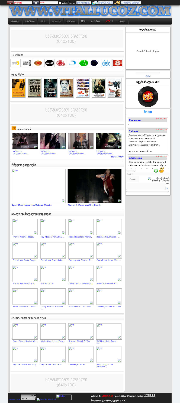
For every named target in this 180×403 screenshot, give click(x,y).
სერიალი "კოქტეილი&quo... (21, 152)
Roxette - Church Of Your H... (79, 342)
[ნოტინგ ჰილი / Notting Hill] (66, 97)
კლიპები (56, 21)
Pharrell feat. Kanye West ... (108, 260)
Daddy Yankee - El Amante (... (52, 308)
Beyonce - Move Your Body (24, 364)
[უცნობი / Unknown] (50, 97)
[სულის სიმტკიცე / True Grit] (34, 97)
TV (109, 21)
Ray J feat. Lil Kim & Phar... (52, 237)
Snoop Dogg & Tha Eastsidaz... (105, 365)
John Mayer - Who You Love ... (109, 308)
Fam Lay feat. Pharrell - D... (80, 260)
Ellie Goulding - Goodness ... (81, 283)
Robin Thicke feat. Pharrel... (80, 237)
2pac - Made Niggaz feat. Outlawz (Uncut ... (32, 205)
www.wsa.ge (14, 399)
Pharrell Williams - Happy (23, 237)
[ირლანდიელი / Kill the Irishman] (114, 97)
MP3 (83, 21)
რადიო (122, 21)
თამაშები (95, 21)
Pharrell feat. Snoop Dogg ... (25, 260)
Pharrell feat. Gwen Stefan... (53, 260)
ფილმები (70, 21)
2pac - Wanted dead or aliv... (25, 341)
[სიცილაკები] (161, 171)
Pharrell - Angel (47, 283)
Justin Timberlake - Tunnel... (25, 307)
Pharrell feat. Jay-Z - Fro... (24, 283)
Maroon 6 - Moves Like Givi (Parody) (84, 205)
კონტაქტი (30, 21)
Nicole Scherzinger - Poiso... (53, 341)
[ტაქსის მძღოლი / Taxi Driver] (98, 97)
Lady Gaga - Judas (77, 364)
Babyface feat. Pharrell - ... (108, 237)
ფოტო (43, 21)
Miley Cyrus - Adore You (107, 283)
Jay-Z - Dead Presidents (51, 364)
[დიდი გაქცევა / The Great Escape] (82, 97)
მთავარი (15, 21)
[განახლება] (156, 171)
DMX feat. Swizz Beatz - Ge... (107, 342)
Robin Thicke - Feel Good (80, 307)
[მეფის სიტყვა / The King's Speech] (18, 97)
